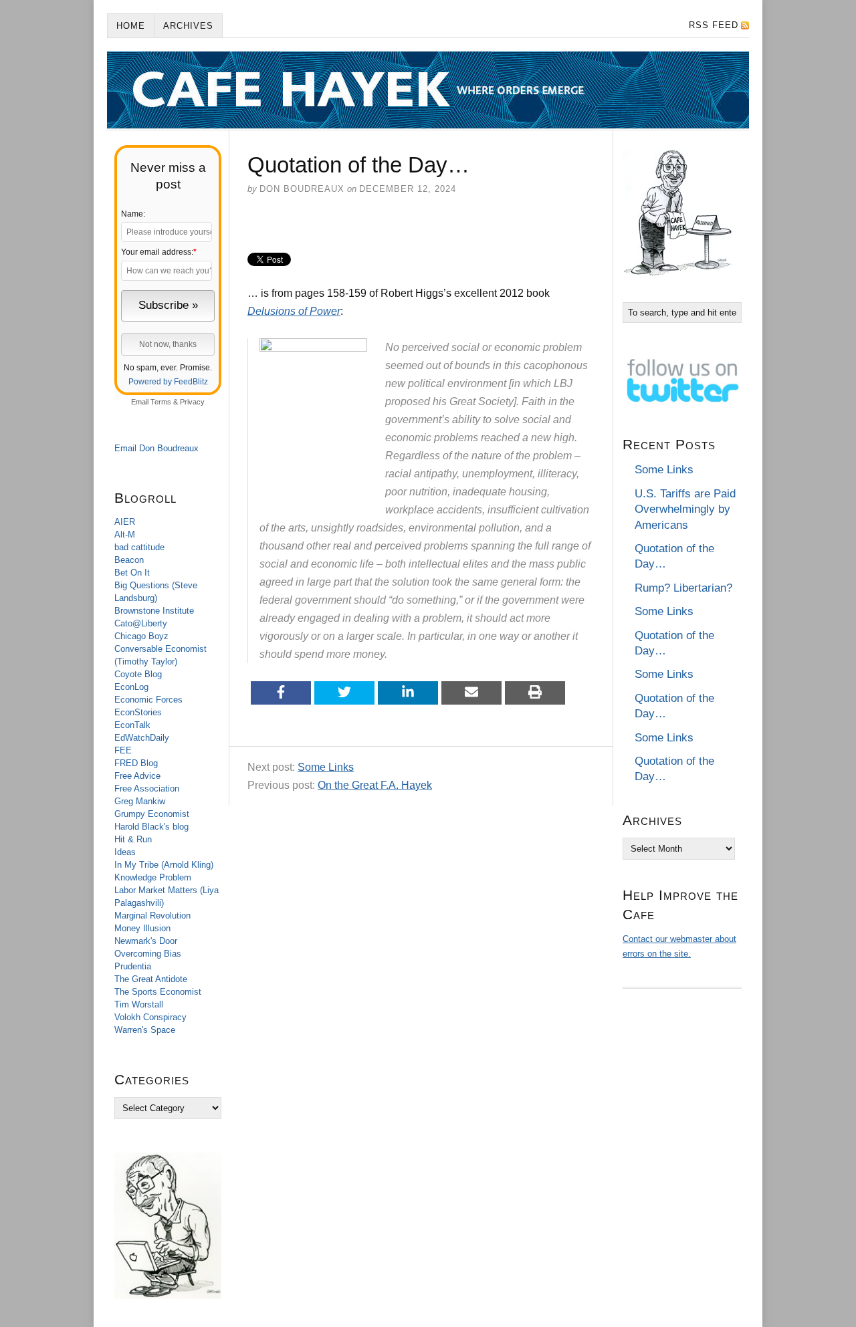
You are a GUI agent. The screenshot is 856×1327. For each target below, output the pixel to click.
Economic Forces (148, 700)
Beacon (129, 560)
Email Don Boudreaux (156, 448)
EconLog (131, 687)
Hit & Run (133, 839)
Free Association (146, 788)
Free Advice (137, 776)
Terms (160, 402)
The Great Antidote (150, 979)
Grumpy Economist (151, 814)
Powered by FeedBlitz (168, 381)
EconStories (138, 712)
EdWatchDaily (141, 738)
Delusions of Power (293, 311)
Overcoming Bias (147, 954)
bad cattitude (139, 547)
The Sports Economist (157, 992)
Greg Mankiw (139, 801)
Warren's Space (144, 1030)
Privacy (192, 402)
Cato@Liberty (140, 623)
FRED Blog (136, 763)
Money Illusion (142, 928)
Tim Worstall (138, 1004)
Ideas (125, 852)
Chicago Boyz (141, 636)
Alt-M (124, 534)
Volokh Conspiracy (150, 1017)
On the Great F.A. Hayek (375, 785)
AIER (124, 522)
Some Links (326, 767)
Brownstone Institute (154, 611)
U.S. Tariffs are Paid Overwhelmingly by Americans (685, 509)
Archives (188, 26)
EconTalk (132, 725)
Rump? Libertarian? (683, 588)
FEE (123, 750)
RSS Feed (713, 25)
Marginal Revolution (152, 916)
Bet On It (132, 573)
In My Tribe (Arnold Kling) (163, 865)
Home (130, 26)
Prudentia (132, 966)
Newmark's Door (145, 941)
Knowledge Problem (152, 877)
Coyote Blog (138, 674)
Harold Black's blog (151, 827)
